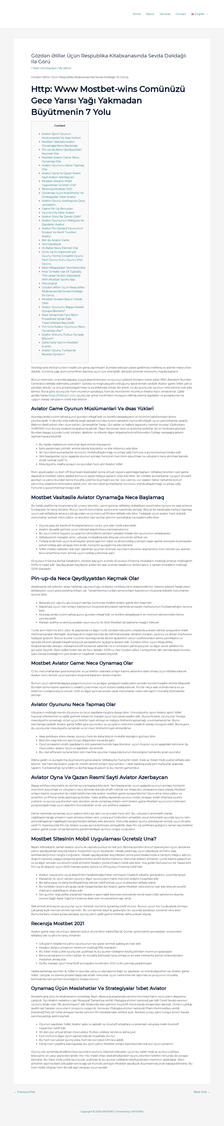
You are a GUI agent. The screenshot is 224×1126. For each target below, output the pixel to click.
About (150, 14)
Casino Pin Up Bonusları (57, 208)
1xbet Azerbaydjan (45, 68)
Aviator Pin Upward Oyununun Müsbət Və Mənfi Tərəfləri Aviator (62, 232)
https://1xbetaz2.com (61, 395)
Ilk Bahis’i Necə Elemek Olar (60, 248)
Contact (181, 14)
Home (137, 14)
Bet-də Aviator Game (55, 240)
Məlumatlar (49, 283)
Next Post (202, 1092)
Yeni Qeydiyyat (51, 244)
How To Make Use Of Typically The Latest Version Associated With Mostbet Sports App (61, 275)
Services (165, 14)
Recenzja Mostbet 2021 (57, 189)
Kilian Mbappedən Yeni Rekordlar (64, 267)
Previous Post (24, 1092)
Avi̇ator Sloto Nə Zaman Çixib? (61, 216)
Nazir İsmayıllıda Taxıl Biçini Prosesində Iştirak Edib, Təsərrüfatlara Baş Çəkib (60, 318)
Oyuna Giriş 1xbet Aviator (58, 212)
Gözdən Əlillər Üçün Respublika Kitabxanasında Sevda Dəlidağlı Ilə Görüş (63, 291)
